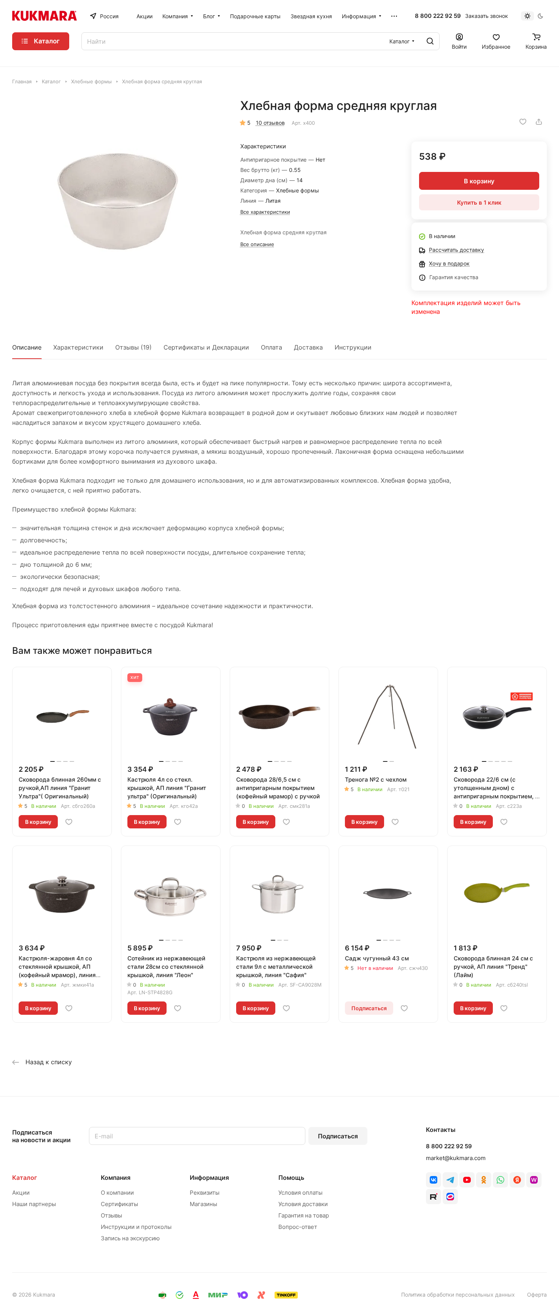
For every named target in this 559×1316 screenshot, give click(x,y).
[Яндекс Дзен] (517, 1179)
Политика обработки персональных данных (458, 1294)
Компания (115, 1177)
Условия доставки (303, 1204)
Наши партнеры (34, 1204)
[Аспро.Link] (450, 1196)
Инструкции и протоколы (136, 1226)
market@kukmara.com (456, 1158)
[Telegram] (450, 1179)
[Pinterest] (534, 1179)
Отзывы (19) (133, 347)
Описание (26, 347)
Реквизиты (204, 1192)
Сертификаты (119, 1204)
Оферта (537, 1294)
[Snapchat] (433, 1196)
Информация (209, 1177)
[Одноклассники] (483, 1179)
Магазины (203, 1204)
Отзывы (111, 1215)
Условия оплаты (300, 1192)
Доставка (308, 347)
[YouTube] (467, 1179)
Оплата (271, 347)
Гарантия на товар (303, 1215)
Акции (21, 1192)
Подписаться (338, 1136)
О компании (117, 1192)
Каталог (24, 1177)
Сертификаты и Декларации (206, 347)
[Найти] (430, 41)
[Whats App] (500, 1179)
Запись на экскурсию (130, 1238)
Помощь (291, 1177)
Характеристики (78, 347)
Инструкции (353, 347)
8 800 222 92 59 (438, 16)
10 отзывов (270, 122)
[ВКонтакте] (433, 1179)
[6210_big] (118, 204)
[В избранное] (523, 122)
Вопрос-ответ (297, 1226)
